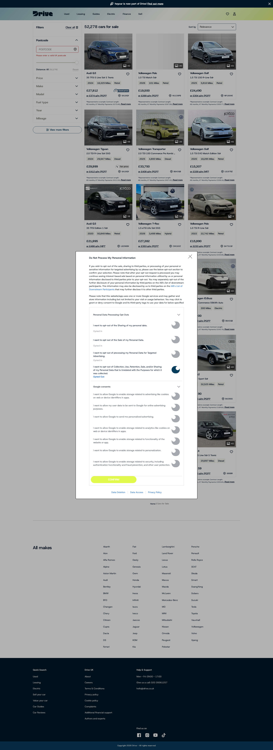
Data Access (136, 492)
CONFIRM (113, 479)
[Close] (191, 257)
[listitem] (136, 314)
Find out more (155, 3)
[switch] (176, 325)
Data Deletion (118, 492)
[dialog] (136, 375)
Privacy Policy (155, 492)
